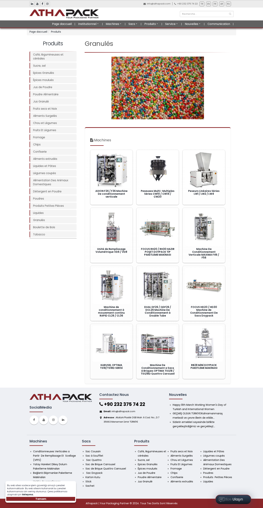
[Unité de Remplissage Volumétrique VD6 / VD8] (111, 228)
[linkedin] (63, 420)
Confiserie (40, 152)
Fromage (39, 137)
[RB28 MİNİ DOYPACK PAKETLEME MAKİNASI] (204, 344)
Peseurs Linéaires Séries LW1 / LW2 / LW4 (204, 192)
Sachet (90, 486)
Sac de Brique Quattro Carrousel (106, 468)
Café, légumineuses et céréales (48, 56)
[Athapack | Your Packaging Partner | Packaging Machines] (65, 14)
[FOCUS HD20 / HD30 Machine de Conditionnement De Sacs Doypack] (204, 286)
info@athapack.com (159, 3)
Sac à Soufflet (94, 455)
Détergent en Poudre (47, 191)
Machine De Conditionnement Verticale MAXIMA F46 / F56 (204, 253)
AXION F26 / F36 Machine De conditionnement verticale (111, 194)
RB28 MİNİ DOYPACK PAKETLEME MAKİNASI (204, 366)
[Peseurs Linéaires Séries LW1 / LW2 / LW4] (204, 170)
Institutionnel (87, 24)
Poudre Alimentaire (46, 94)
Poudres (38, 198)
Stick (88, 481)
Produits (150, 24)
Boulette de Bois (44, 227)
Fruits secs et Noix (45, 109)
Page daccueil (62, 24)
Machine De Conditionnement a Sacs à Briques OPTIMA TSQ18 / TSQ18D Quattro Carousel (158, 369)
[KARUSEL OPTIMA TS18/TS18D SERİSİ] (111, 344)
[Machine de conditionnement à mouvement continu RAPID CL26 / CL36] (111, 286)
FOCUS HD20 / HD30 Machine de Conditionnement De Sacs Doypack (204, 311)
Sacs (131, 24)
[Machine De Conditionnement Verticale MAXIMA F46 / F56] (204, 228)
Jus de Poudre (42, 87)
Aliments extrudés (45, 159)
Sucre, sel (39, 66)
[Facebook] (34, 420)
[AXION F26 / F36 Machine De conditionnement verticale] (111, 170)
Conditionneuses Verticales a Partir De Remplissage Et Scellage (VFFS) (55, 456)
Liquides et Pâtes (44, 166)
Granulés (39, 220)
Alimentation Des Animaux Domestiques (50, 182)
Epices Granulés (43, 73)
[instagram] (53, 420)
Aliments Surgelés (45, 116)
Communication (219, 24)
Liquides (38, 213)
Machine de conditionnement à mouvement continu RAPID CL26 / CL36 (111, 311)
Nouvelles (191, 24)
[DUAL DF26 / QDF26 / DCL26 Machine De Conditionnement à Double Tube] (158, 286)
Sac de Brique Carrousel (100, 464)
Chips (37, 144)
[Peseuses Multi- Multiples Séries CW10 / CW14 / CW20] (158, 170)
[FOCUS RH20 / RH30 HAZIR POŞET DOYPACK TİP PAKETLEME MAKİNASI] (158, 228)
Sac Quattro (94, 460)
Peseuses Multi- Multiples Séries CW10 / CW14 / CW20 (157, 194)
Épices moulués (43, 80)
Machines (112, 24)
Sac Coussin (93, 451)
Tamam (40, 499)
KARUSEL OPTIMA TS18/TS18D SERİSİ (111, 366)
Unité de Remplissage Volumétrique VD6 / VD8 (111, 250)
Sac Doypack (94, 473)
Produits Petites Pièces (48, 206)
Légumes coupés (44, 173)
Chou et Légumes (45, 123)
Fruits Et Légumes (44, 130)
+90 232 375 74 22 (124, 404)
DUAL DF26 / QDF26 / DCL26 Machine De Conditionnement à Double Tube (157, 311)
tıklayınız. (28, 494)
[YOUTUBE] (43, 420)
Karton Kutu (93, 477)
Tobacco (39, 234)
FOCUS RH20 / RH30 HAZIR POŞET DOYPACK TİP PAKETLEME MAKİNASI (157, 252)
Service (170, 24)
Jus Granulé (41, 101)
